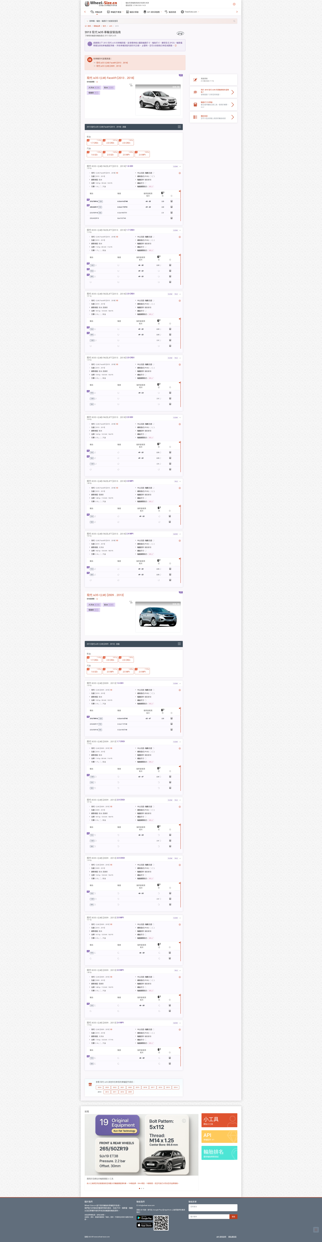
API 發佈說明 (221, 1237)
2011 (114, 1092)
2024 (99, 1087)
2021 (122, 1087)
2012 (107, 1092)
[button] (161, 21)
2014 (175, 1087)
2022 (114, 1087)
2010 (122, 1092)
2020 (130, 1087)
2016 (160, 1087)
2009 (130, 1092)
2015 (168, 1087)
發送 (233, 1217)
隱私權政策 (232, 1237)
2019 (137, 1087)
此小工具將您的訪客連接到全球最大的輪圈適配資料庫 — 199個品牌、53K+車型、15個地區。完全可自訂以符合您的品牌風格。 (133, 1183)
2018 (145, 1087)
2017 (152, 1087)
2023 (107, 1087)
